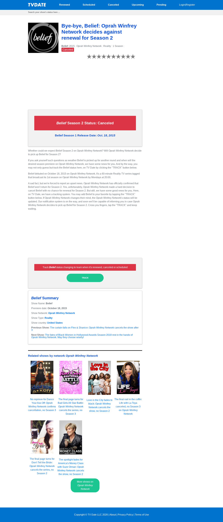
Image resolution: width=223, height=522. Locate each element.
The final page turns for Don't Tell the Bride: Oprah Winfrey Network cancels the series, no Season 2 (42, 466)
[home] (37, 5)
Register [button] (190, 4)
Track (85, 278)
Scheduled (89, 4)
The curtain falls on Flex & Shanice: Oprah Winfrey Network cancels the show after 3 (85, 328)
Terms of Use (142, 514)
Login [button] (182, 4)
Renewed (64, 4)
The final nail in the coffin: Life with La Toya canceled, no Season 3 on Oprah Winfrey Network (128, 406)
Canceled (113, 4)
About (113, 514)
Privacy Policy (125, 514)
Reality (48, 318)
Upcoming (138, 4)
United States (55, 322)
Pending (161, 4)
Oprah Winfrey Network (61, 313)
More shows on (85, 485)
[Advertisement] (85, 86)
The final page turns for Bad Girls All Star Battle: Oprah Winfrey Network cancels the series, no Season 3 (71, 406)
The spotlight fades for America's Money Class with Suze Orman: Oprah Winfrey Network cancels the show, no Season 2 (70, 466)
